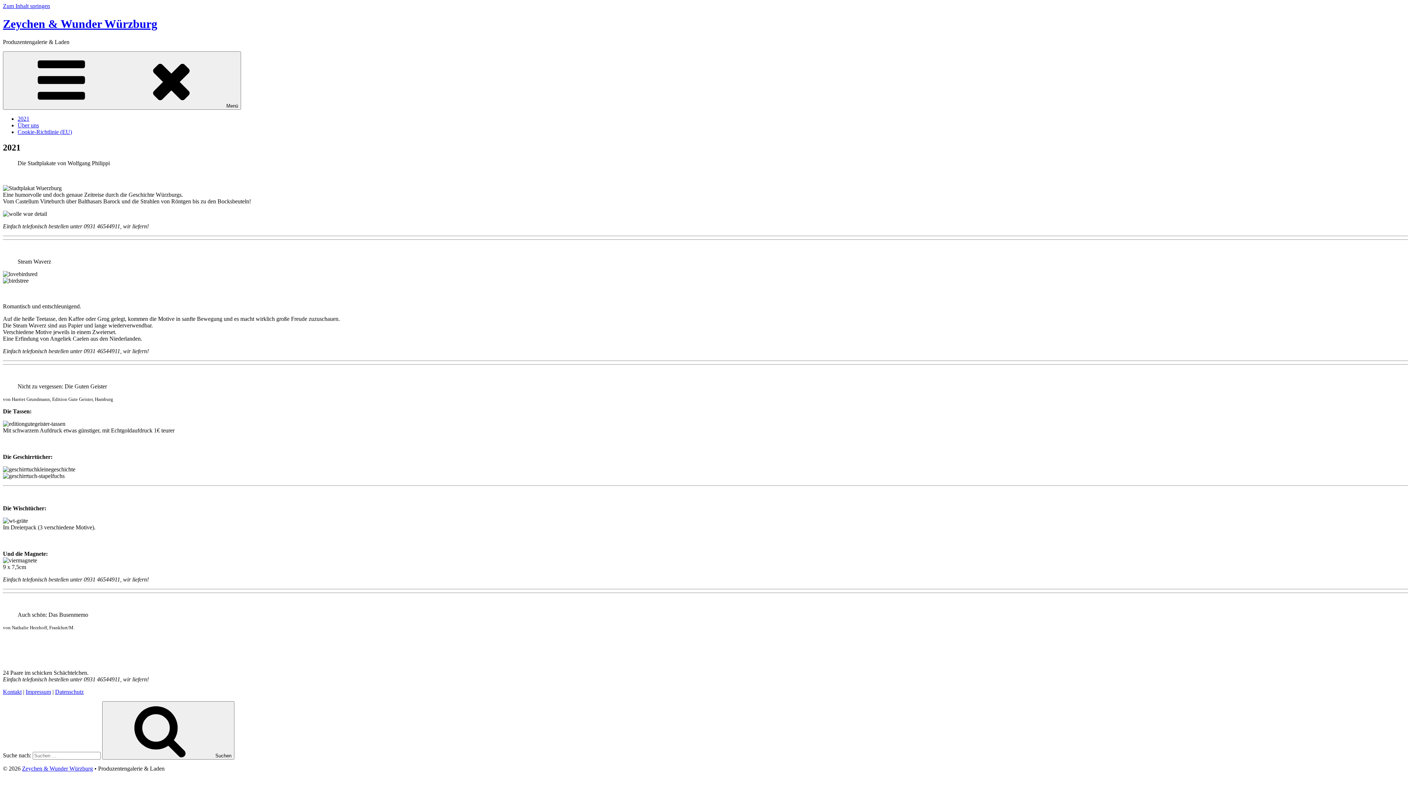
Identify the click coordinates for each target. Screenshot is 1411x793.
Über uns (28, 125)
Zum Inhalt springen (26, 6)
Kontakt (12, 692)
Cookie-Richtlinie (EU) (45, 132)
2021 (23, 119)
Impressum (38, 692)
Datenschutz (69, 692)
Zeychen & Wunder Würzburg (80, 23)
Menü (232, 106)
